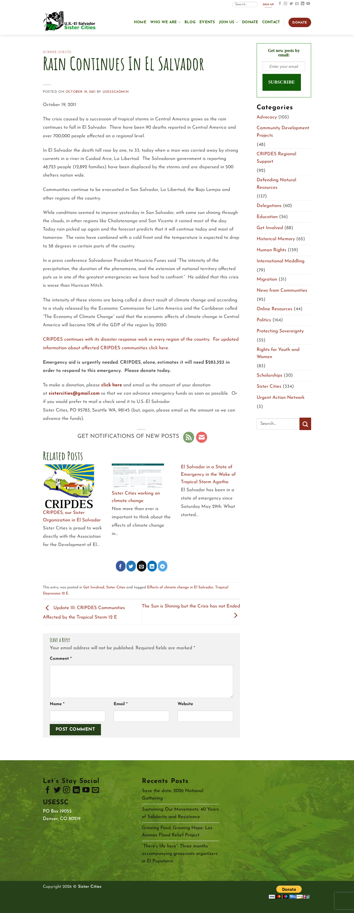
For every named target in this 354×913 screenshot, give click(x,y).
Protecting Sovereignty (280, 331)
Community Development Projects (283, 132)
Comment (61, 659)
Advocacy (267, 117)
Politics (264, 320)
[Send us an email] (297, 4)
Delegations (269, 205)
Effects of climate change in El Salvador (180, 587)
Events (207, 22)
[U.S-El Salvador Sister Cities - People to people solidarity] (70, 21)
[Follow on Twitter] (291, 4)
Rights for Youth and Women (278, 353)
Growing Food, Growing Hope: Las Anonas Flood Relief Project (177, 832)
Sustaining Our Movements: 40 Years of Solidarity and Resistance (180, 813)
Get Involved (49, 52)
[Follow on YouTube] (308, 4)
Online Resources (274, 309)
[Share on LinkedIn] (152, 566)
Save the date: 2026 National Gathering (172, 794)
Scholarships (269, 375)
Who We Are (163, 22)
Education (267, 216)
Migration (267, 279)
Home (140, 22)
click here (112, 385)
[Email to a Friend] (142, 566)
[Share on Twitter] (131, 566)
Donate (250, 22)
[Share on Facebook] (121, 566)
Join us (227, 22)
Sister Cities (65, 52)
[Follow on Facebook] (280, 4)
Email (120, 704)
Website (185, 704)
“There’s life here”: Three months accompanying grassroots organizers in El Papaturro (180, 853)
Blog (190, 22)
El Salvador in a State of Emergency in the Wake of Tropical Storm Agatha (208, 474)
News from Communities (282, 290)
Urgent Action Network (280, 397)
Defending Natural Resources (276, 184)
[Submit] (305, 424)
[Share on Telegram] (163, 566)
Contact (271, 22)
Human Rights (271, 250)
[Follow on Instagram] (285, 4)
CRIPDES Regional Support (276, 158)
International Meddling (280, 261)
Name (57, 704)
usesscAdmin (116, 92)
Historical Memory (276, 239)
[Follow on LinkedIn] (302, 4)
